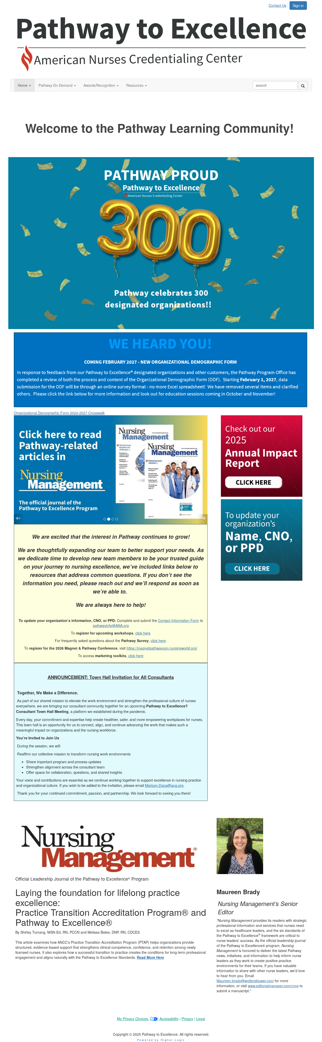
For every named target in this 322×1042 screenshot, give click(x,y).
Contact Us (277, 5)
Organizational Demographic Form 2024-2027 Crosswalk (59, 412)
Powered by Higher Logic (161, 1033)
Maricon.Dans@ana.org (164, 778)
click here (142, 625)
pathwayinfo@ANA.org (111, 618)
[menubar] (279, 4)
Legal (200, 1011)
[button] (24, 85)
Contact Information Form (178, 613)
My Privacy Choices (133, 1011)
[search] (303, 85)
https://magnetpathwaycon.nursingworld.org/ (162, 641)
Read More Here (150, 950)
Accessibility (169, 1011)
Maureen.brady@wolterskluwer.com (245, 973)
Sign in (298, 5)
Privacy (187, 1011)
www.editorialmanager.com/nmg (273, 978)
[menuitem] (279, 4)
